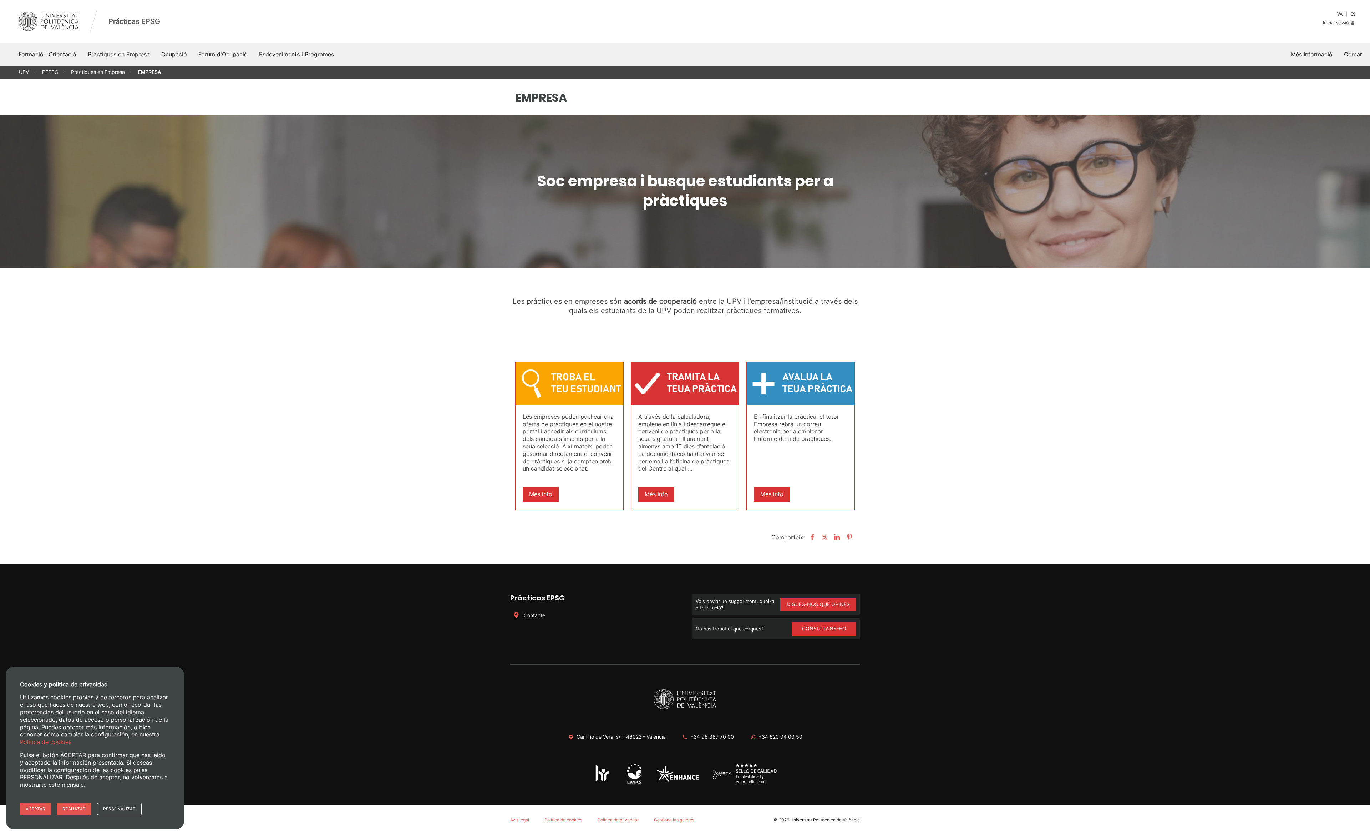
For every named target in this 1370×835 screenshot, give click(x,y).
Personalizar (119, 808)
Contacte (533, 615)
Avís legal (519, 820)
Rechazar (74, 808)
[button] (1353, 54)
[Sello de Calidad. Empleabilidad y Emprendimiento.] (745, 782)
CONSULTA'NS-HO (824, 628)
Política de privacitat (618, 820)
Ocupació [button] (174, 54)
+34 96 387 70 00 (712, 737)
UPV (24, 72)
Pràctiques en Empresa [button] (119, 54)
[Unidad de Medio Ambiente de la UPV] (634, 783)
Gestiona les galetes (674, 820)
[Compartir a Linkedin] (836, 537)
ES (1353, 14)
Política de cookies (563, 820)
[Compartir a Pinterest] (848, 537)
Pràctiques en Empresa (98, 72)
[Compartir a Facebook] (811, 537)
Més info (540, 494)
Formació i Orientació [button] (47, 54)
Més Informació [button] (1312, 54)
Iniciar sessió (1336, 22)
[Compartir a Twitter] (823, 537)
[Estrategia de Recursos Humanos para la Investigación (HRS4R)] (602, 780)
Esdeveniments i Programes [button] (296, 54)
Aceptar (35, 808)
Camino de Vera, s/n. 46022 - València (621, 737)
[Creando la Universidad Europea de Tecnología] (678, 780)
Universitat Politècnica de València (825, 820)
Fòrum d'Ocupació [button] (223, 54)
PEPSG (50, 72)
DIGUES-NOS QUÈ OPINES (818, 604)
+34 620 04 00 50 (780, 737)
